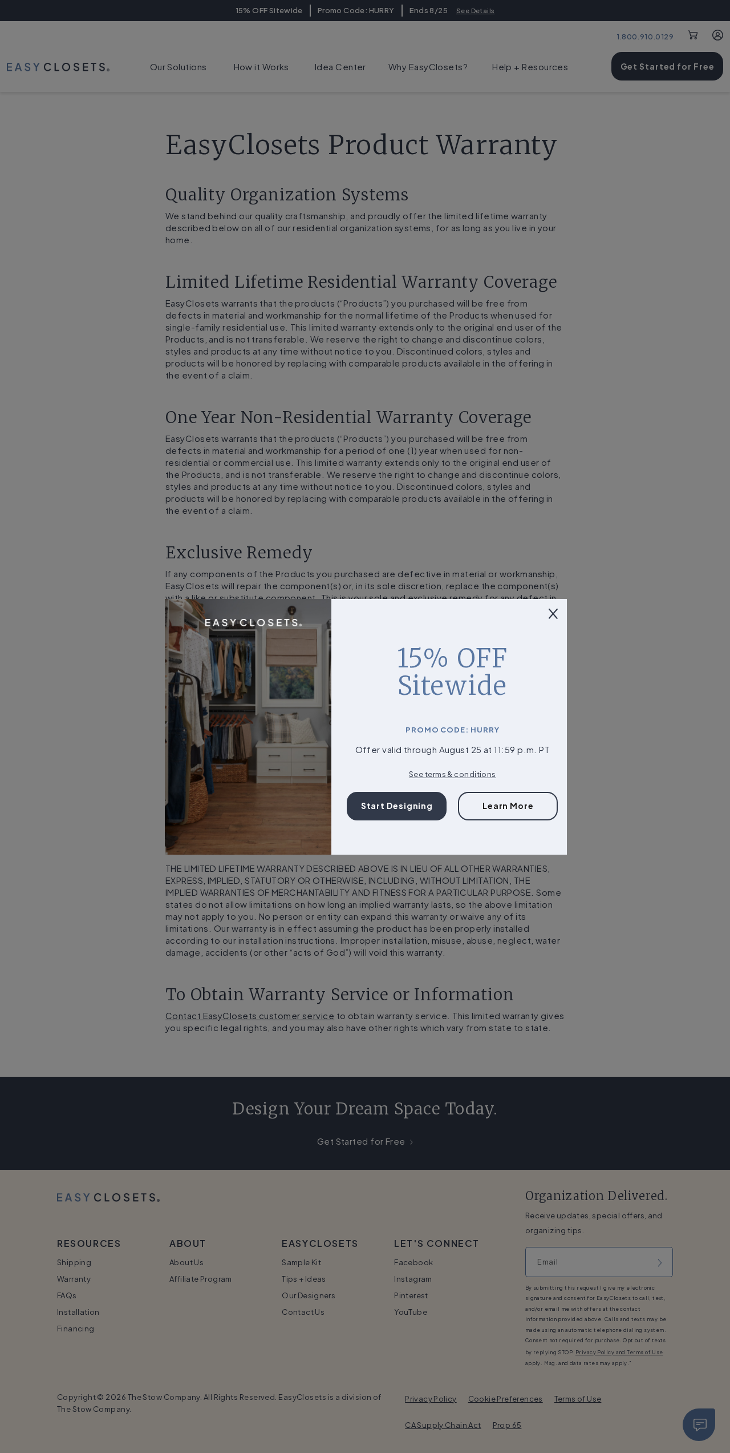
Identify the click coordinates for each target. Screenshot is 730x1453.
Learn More (508, 805)
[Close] (553, 613)
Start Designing (397, 805)
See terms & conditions (452, 774)
